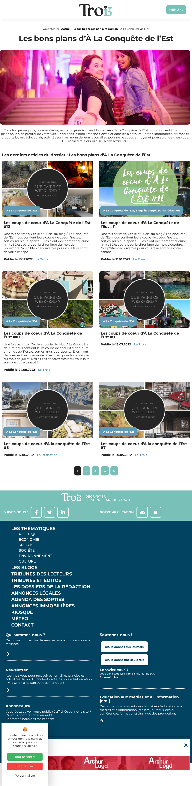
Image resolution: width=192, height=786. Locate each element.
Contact (22, 625)
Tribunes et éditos (36, 580)
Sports (26, 545)
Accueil (66, 28)
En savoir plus (109, 677)
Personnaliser (25, 775)
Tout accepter (25, 757)
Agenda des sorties (37, 599)
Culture (27, 561)
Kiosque (22, 612)
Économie (29, 539)
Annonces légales (36, 593)
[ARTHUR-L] (96, 762)
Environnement (35, 556)
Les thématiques (33, 528)
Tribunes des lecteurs (41, 574)
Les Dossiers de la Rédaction (50, 586)
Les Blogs (24, 567)
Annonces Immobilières (43, 606)
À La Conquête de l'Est (21, 210)
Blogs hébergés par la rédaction (96, 28)
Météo (19, 618)
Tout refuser (25, 766)
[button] (186, 745)
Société (27, 550)
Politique (29, 534)
